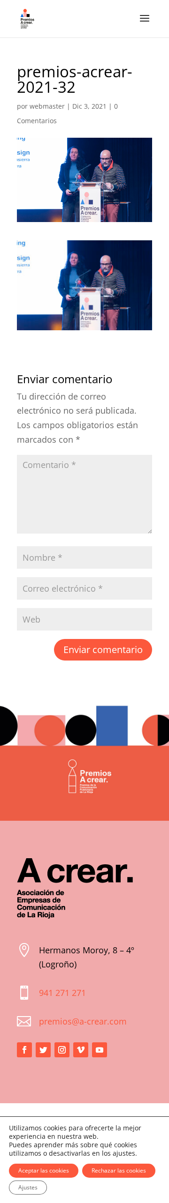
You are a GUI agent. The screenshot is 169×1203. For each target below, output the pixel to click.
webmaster (47, 106)
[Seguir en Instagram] (61, 1049)
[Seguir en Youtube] (99, 1049)
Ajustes (28, 1187)
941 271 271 (62, 992)
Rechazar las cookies (119, 1170)
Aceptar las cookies (43, 1170)
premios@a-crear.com (83, 1021)
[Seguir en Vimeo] (80, 1049)
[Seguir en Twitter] (43, 1049)
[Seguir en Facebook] (24, 1049)
